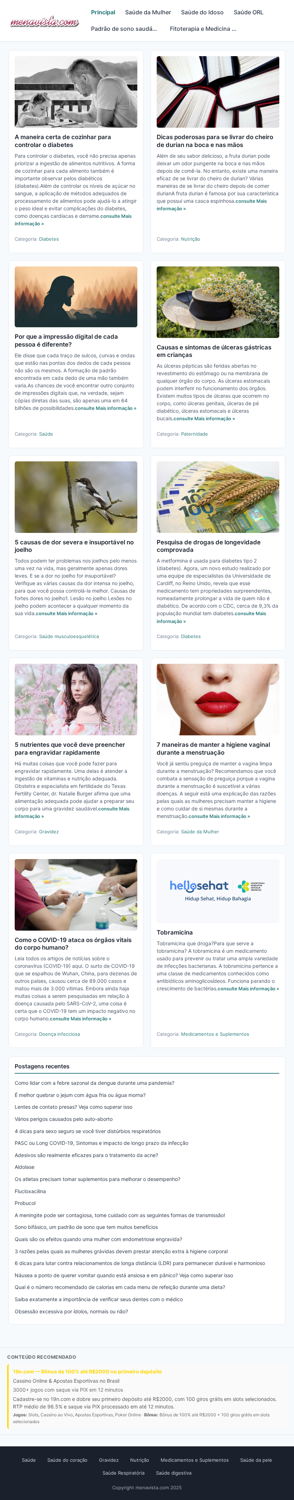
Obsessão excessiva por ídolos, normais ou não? (71, 1311)
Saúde (46, 434)
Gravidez (49, 831)
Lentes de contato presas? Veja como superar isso (73, 1107)
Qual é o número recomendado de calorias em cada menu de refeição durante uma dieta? (120, 1287)
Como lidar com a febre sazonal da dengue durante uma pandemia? (94, 1083)
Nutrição (190, 239)
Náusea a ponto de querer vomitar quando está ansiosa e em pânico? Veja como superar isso (124, 1275)
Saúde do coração (67, 1460)
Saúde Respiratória (123, 1473)
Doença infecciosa (59, 1034)
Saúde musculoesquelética (69, 636)
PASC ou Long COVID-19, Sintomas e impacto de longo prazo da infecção (101, 1143)
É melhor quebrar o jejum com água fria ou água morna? (80, 1095)
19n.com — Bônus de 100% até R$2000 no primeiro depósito (87, 1371)
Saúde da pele (256, 1460)
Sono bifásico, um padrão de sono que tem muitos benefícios (86, 1227)
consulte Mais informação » (106, 408)
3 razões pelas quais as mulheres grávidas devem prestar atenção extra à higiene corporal (121, 1251)
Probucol (25, 1203)
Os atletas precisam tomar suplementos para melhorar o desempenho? (97, 1179)
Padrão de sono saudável (125, 28)
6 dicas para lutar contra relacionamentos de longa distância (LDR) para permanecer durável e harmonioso (140, 1263)
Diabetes (49, 239)
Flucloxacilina (30, 1191)
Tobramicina (175, 932)
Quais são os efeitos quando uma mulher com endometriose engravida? (98, 1239)
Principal (103, 12)
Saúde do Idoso (202, 12)
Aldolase (24, 1167)
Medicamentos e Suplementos (215, 1034)
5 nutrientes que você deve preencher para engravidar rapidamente (70, 748)
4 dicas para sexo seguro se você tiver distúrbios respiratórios (88, 1131)
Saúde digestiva (173, 1473)
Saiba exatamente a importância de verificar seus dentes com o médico (99, 1299)
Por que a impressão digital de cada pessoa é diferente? (66, 340)
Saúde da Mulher (148, 12)
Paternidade (194, 434)
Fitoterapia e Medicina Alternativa (207, 28)
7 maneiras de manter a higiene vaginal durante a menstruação (213, 748)
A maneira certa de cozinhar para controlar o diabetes (63, 140)
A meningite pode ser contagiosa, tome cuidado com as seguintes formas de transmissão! (120, 1215)
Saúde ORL (249, 12)
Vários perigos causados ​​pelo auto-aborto (64, 1119)
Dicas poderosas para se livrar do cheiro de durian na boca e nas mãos (215, 140)
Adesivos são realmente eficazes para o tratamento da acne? (86, 1155)
